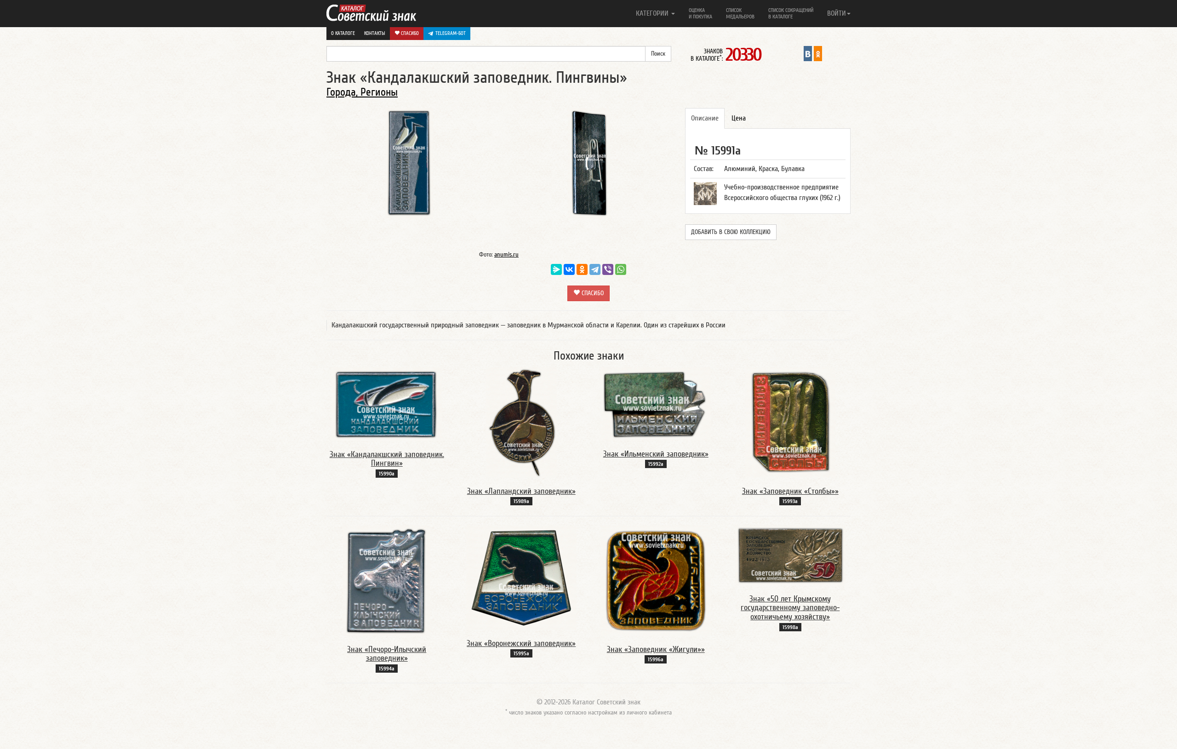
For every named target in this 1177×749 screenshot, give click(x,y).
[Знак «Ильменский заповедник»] (655, 403)
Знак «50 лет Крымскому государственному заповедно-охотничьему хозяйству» (790, 608)
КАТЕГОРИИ (653, 13)
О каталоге (343, 33)
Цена (738, 118)
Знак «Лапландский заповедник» (521, 491)
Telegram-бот (450, 33)
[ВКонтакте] (569, 269)
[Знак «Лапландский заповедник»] (521, 422)
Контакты (374, 33)
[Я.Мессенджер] (556, 269)
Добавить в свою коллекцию (731, 232)
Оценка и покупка (700, 13)
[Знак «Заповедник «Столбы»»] (790, 422)
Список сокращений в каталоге (790, 13)
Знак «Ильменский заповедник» (655, 454)
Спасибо (409, 33)
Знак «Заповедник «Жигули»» (656, 649)
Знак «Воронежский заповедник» (521, 643)
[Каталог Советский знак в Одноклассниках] (818, 53)
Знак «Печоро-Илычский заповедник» (386, 654)
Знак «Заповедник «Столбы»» (790, 491)
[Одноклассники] (582, 269)
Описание (705, 118)
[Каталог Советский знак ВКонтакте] (808, 53)
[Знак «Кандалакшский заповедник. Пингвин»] (386, 404)
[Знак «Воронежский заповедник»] (521, 577)
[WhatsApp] (620, 269)
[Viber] (607, 269)
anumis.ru (506, 254)
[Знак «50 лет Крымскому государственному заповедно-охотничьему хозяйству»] (790, 555)
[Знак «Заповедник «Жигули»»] (655, 580)
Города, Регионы (362, 92)
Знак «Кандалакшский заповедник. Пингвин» (387, 459)
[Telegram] (594, 269)
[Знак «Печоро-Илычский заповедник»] (386, 580)
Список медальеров (740, 13)
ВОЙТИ (836, 13)
